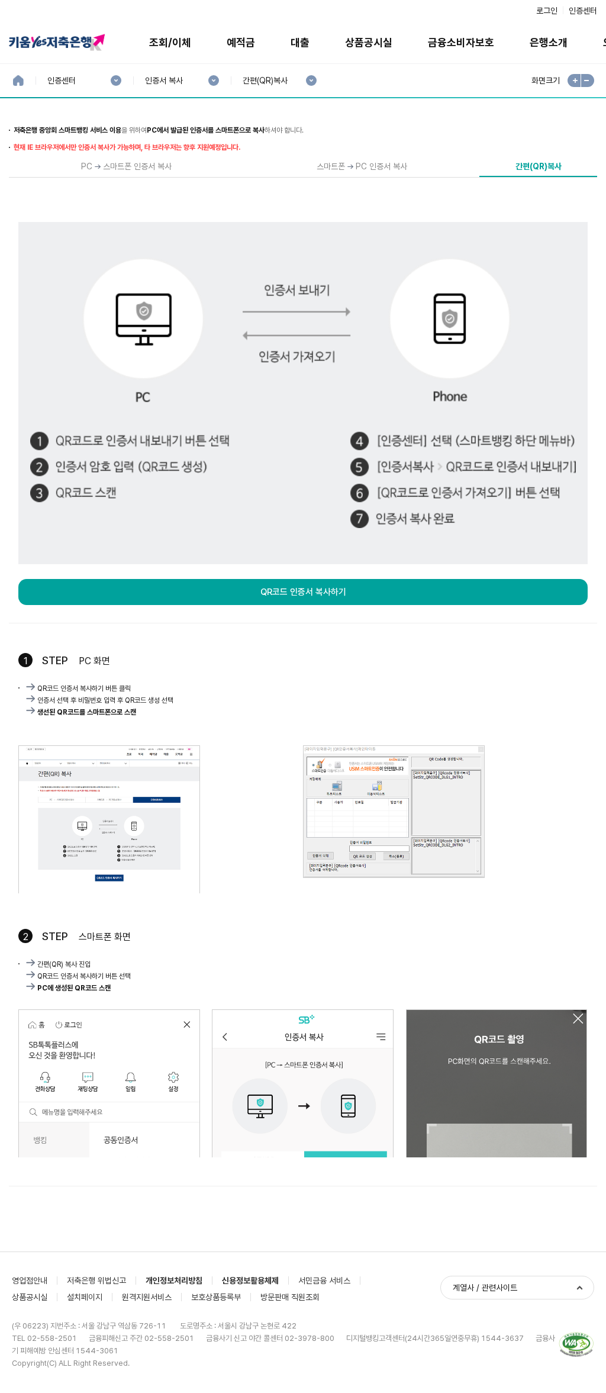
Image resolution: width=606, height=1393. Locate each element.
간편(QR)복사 (265, 80)
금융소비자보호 (461, 42)
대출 (300, 42)
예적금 (241, 42)
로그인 (546, 11)
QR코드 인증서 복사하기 (303, 592)
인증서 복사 (163, 80)
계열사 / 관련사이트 (485, 1287)
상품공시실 (368, 42)
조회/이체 (170, 42)
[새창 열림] (576, 1345)
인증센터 (583, 11)
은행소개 (549, 42)
